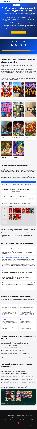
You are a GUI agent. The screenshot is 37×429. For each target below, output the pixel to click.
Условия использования (20, 415)
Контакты (23, 417)
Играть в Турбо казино (18, 32)
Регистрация (23, 4)
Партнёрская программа (16, 417)
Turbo (5, 2)
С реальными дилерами (16, 2)
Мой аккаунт (16, 4)
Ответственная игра (29, 415)
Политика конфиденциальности (10, 415)
